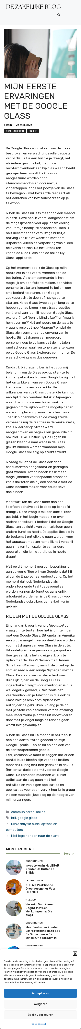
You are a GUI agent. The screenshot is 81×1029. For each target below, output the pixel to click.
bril (13, 818)
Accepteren (40, 993)
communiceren (15, 131)
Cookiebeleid (38, 1024)
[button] (75, 954)
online (33, 131)
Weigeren (40, 1004)
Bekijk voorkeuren (40, 1015)
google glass (27, 818)
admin (8, 125)
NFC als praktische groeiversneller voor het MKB (41, 888)
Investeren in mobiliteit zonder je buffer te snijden (42, 869)
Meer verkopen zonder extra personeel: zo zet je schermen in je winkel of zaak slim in (43, 933)
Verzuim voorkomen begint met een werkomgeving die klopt (40, 910)
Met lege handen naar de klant (35, 836)
